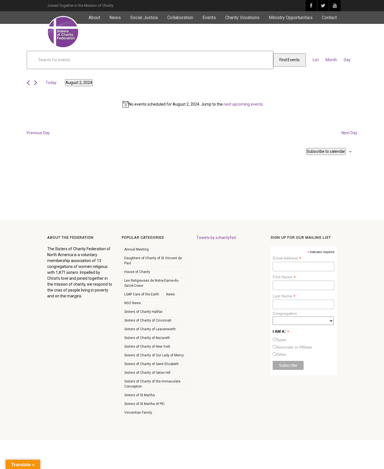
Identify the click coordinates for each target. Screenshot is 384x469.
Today (51, 82)
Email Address (287, 258)
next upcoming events (243, 104)
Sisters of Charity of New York (147, 347)
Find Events (289, 60)
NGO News (132, 303)
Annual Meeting (136, 249)
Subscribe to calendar (326, 151)
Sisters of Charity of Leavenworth (150, 329)
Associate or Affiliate (294, 347)
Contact (329, 17)
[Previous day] (28, 82)
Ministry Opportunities (291, 17)
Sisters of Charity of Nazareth (147, 338)
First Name (284, 277)
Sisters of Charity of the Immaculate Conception (152, 383)
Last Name (284, 296)
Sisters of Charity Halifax (143, 312)
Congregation (285, 313)
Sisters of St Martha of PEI (144, 404)
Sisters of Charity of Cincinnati (147, 320)
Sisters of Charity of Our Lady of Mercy (154, 355)
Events (209, 17)
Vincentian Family (138, 413)
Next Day (349, 133)
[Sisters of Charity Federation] (63, 32)
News (115, 17)
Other (281, 354)
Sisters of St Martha (139, 395)
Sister (281, 340)
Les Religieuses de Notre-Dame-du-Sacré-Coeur (151, 283)
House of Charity (137, 272)
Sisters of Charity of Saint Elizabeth (151, 364)
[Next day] (35, 82)
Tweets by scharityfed (216, 237)
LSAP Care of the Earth (141, 294)
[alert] (193, 104)
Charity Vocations (242, 17)
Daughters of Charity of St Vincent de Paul (153, 260)
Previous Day (38, 133)
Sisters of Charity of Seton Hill (147, 373)
